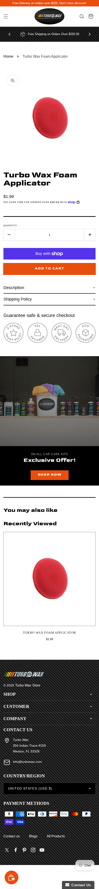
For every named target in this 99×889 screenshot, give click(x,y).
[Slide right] (90, 34)
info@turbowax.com (27, 762)
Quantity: (10, 225)
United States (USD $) (30, 788)
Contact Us (80, 885)
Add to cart (49, 268)
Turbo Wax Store (27, 685)
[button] (6, 17)
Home (8, 56)
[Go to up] (93, 875)
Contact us (11, 836)
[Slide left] (9, 34)
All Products (56, 836)
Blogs (33, 836)
